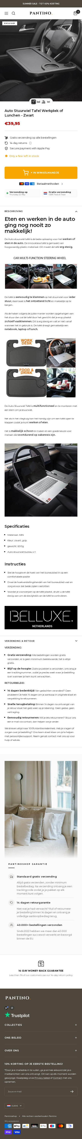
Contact (57, 1077)
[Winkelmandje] (75, 13)
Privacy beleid (42, 1077)
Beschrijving (14, 211)
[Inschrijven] (72, 1091)
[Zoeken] (13, 13)
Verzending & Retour (20, 641)
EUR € (15, 1106)
